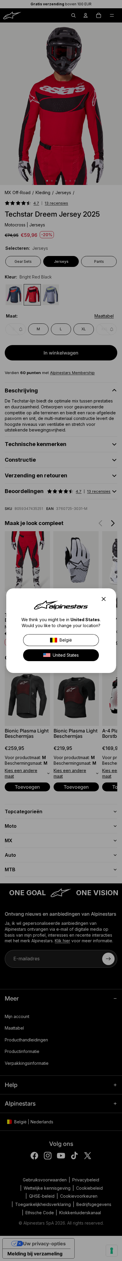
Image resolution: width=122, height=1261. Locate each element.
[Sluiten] (105, 599)
